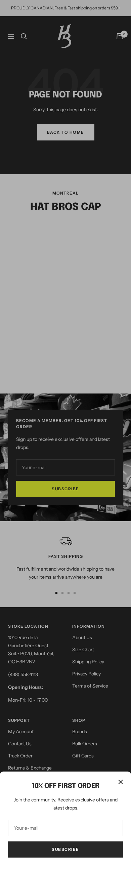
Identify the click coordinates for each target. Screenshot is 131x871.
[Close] (120, 782)
